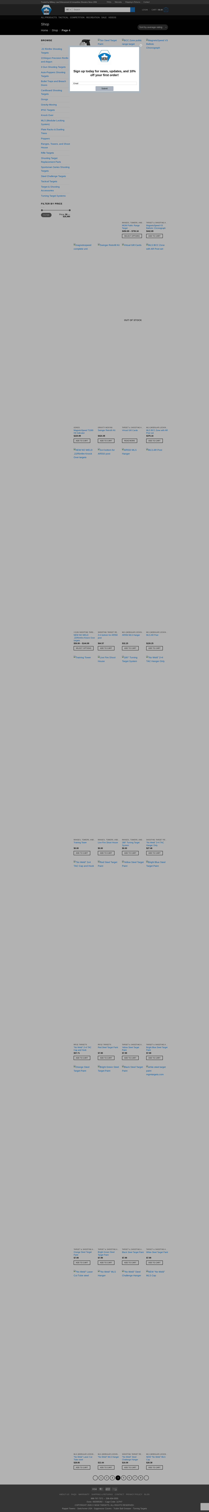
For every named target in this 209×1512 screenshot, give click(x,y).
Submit (104, 89)
